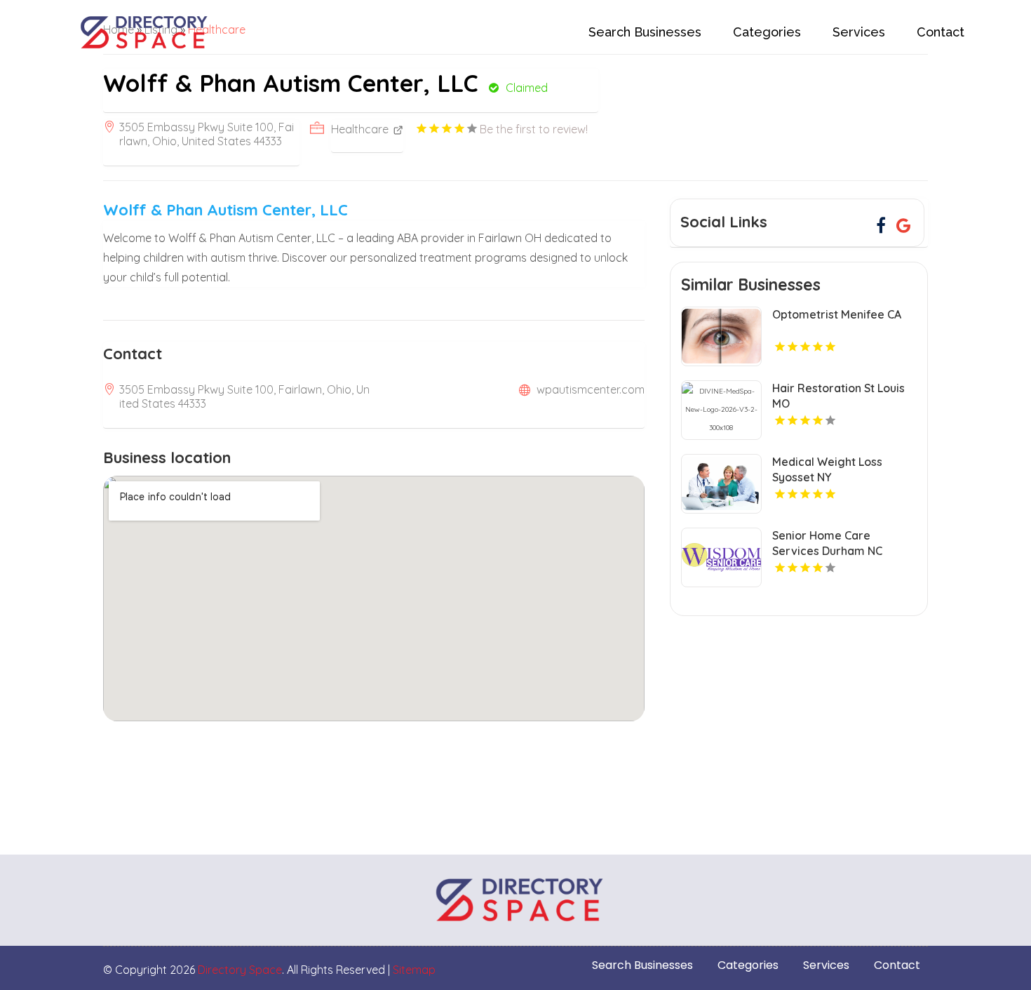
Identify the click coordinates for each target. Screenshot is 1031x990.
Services (859, 32)
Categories (767, 32)
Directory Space (240, 970)
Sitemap (414, 970)
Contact (940, 32)
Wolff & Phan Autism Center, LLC (225, 210)
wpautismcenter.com (591, 389)
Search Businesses (644, 32)
